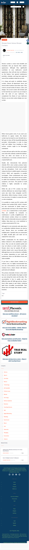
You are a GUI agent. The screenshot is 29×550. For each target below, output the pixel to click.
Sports (5, 375)
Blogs (14, 508)
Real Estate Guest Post (6, 535)
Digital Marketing (8, 413)
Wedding (6, 416)
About (14, 482)
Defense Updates (8, 400)
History (5, 372)
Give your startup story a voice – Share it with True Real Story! (14, 360)
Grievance (14, 486)
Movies (5, 394)
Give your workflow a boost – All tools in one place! (14, 315)
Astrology (6, 397)
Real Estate (6, 419)
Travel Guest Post (5, 534)
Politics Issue (7, 391)
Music (5, 423)
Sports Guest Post (23, 535)
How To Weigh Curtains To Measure (11, 457)
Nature (5, 381)
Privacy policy (14, 498)
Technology (6, 384)
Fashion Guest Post (15, 535)
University (6, 429)
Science (6, 439)
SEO (5, 410)
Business (6, 404)
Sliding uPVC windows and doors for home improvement (12, 450)
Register (14, 523)
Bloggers (14, 510)
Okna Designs (6, 453)
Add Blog (14, 513)
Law (5, 426)
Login (14, 520)
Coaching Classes (8, 407)
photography (7, 388)
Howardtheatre (10, 50)
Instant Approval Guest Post (7, 536)
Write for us (14, 488)
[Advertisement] (14, 117)
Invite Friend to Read (14, 301)
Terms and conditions (14, 496)
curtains (4, 210)
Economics (6, 435)
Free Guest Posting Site (18, 536)
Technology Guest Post (14, 534)
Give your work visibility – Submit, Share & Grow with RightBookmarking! (14, 328)
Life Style (6, 378)
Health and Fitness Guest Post (13, 537)
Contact (14, 484)
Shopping (4, 39)
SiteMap (14, 525)
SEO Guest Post (23, 534)
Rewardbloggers (10, 542)
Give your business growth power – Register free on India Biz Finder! (14, 339)
